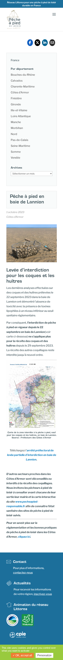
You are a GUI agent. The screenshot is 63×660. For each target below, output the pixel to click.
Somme (16, 151)
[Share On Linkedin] (45, 42)
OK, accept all (23, 655)
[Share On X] (37, 42)
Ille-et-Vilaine (19, 110)
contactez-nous (23, 572)
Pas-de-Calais (19, 140)
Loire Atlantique (21, 116)
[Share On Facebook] (30, 42)
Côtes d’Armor (20, 92)
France (15, 60)
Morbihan (17, 128)
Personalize (44, 655)
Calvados (17, 80)
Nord (14, 134)
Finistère (16, 98)
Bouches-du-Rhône (23, 74)
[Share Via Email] (52, 42)
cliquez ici (24, 536)
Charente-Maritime (23, 86)
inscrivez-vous (43, 594)
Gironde (16, 104)
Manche (16, 122)
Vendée (15, 157)
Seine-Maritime (20, 145)
